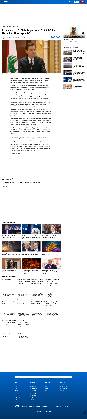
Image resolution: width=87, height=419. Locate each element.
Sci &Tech (16, 395)
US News (9, 26)
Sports (16, 399)
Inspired (46, 393)
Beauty (46, 388)
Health (16, 393)
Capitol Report (33, 386)
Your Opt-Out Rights (44, 415)
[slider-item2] (71, 41)
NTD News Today (33, 393)
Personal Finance (48, 392)
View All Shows (33, 401)
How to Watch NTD (63, 386)
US (15, 384)
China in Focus (33, 390)
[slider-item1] (70, 41)
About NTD (63, 382)
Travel (46, 386)
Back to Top (85, 412)
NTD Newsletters (63, 388)
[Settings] (83, 37)
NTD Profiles (62, 384)
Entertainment (17, 397)
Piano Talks (32, 397)
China (16, 386)
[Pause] (65, 37)
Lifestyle (47, 382)
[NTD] (17, 406)
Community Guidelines (35, 182)
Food (46, 384)
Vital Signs (32, 399)
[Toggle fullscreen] (81, 37)
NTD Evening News (33, 388)
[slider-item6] (76, 41)
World (16, 388)
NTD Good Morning (33, 392)
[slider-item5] (75, 41)
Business (16, 390)
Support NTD (62, 390)
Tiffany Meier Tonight (34, 384)
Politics (15, 26)
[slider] (74, 35)
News (3, 26)
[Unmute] (83, 33)
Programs (32, 382)
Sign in (76, 1)
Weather (16, 392)
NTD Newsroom (10, 37)
